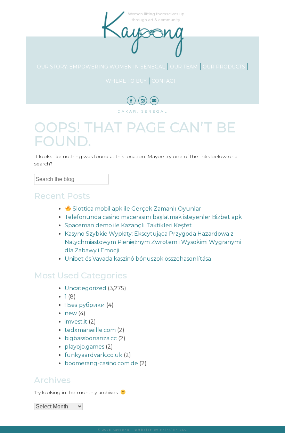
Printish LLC (173, 429)
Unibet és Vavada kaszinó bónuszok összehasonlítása (138, 258)
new (71, 313)
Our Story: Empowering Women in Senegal (101, 67)
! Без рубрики (85, 305)
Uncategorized (85, 288)
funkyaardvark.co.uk (93, 355)
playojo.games (84, 346)
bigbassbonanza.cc (91, 338)
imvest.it (76, 321)
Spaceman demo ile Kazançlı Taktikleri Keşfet (128, 225)
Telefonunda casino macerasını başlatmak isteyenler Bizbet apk (153, 217)
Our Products (224, 67)
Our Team (184, 67)
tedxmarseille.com (90, 330)
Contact (164, 81)
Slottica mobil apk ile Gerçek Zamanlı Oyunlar (136, 208)
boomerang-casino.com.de (101, 363)
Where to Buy (126, 81)
